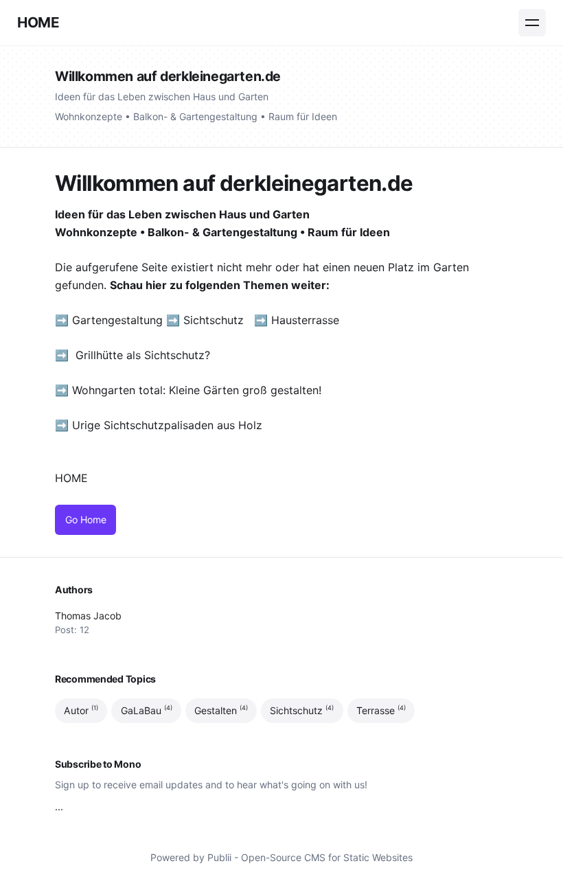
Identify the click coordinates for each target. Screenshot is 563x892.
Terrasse (381, 710)
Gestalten (221, 710)
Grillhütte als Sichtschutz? (143, 355)
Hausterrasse (307, 320)
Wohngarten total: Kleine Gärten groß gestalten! (196, 390)
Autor (81, 710)
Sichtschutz (213, 320)
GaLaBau (146, 710)
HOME (38, 22)
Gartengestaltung (117, 320)
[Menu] (532, 22)
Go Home (85, 519)
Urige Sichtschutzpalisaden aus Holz (167, 425)
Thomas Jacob (88, 615)
